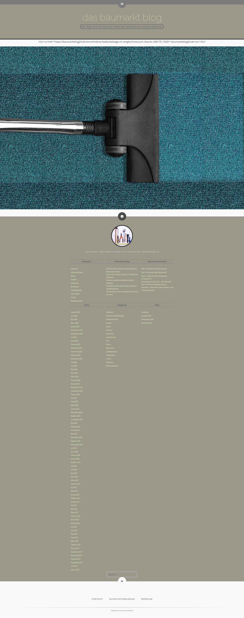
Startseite (97, 599)
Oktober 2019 (76, 462)
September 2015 (77, 562)
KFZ (107, 341)
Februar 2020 (75, 455)
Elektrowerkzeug (77, 272)
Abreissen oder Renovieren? (157, 268)
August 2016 (75, 523)
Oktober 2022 (76, 416)
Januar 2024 (75, 383)
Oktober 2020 (76, 441)
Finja (143, 272)
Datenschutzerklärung (122, 599)
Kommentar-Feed (147, 319)
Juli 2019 (74, 466)
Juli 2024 (74, 362)
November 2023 (76, 387)
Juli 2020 (74, 448)
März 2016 (75, 541)
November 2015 (76, 555)
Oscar (143, 276)
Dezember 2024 (76, 348)
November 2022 (76, 412)
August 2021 (75, 430)
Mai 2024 (74, 369)
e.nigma (120, 611)
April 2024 (74, 373)
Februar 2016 (75, 544)
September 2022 (77, 419)
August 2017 (75, 502)
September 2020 (77, 444)
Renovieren (75, 286)
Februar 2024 (75, 380)
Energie (109, 323)
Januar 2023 (75, 409)
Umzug (73, 297)
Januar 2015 (75, 569)
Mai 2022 (74, 423)
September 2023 (77, 391)
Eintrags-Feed (146, 315)
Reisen (108, 344)
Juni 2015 (74, 566)
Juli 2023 (74, 398)
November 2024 (76, 351)
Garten (73, 276)
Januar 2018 (75, 494)
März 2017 (75, 512)
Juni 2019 (74, 469)
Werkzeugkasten (77, 301)
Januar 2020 (75, 459)
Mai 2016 (74, 534)
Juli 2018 (74, 487)
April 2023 (74, 401)
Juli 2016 (74, 527)
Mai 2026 (74, 319)
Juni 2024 (74, 366)
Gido (143, 268)
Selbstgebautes (76, 290)
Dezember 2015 (76, 552)
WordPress (129, 611)
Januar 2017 (75, 519)
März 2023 (75, 405)
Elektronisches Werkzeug (115, 315)
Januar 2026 (75, 326)
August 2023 (75, 394)
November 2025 (76, 330)
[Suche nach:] (122, 574)
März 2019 (75, 480)
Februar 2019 (75, 484)
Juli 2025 (74, 337)
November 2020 (76, 437)
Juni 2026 (74, 315)
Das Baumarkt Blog (122, 17)
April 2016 (74, 537)
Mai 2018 (74, 491)
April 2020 (74, 451)
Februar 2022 (75, 426)
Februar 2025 (75, 344)
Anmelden (145, 312)
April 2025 (74, 341)
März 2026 (75, 323)
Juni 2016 (74, 530)
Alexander (145, 287)
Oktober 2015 (76, 559)
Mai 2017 (74, 509)
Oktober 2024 (76, 355)
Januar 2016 (75, 548)
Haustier (74, 279)
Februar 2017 (75, 516)
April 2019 (74, 476)
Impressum (146, 599)
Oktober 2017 (76, 498)
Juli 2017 (74, 505)
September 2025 (77, 333)
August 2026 (75, 312)
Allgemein (74, 268)
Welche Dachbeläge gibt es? (157, 284)
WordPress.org (146, 323)
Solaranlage (75, 293)
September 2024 (77, 358)
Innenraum (75, 283)
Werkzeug (109, 362)
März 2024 (75, 376)
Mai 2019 (74, 473)
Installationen (111, 337)
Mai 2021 (74, 433)
